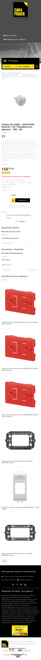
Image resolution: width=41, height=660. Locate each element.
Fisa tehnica (7, 265)
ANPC (25, 655)
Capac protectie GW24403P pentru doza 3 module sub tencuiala (20, 323)
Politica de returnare (24, 651)
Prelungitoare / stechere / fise (10, 75)
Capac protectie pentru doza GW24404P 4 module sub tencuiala (20, 369)
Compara (22, 221)
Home (3, 73)
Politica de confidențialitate (11, 655)
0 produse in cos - (14, 39)
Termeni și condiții (9, 651)
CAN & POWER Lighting (20, 10)
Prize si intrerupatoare (14, 73)
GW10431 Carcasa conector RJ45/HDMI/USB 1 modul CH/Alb (20, 508)
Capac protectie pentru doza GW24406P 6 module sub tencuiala (20, 415)
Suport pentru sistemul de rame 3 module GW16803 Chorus (17, 462)
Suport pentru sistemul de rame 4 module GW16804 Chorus (17, 554)
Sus (5, 561)
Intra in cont (10, 35)
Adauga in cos (22, 200)
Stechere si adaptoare (28, 75)
